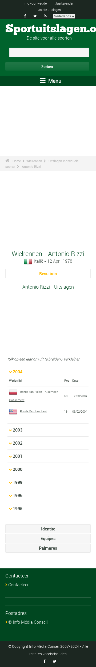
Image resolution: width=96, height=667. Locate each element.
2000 (17, 469)
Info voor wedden (36, 3)
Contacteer (18, 585)
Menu (54, 80)
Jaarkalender (64, 3)
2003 (17, 430)
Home (17, 161)
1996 (17, 495)
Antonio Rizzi (31, 166)
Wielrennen (34, 161)
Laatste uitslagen (49, 9)
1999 (17, 482)
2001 (17, 456)
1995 (17, 508)
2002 (17, 443)
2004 (17, 372)
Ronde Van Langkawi (33, 411)
